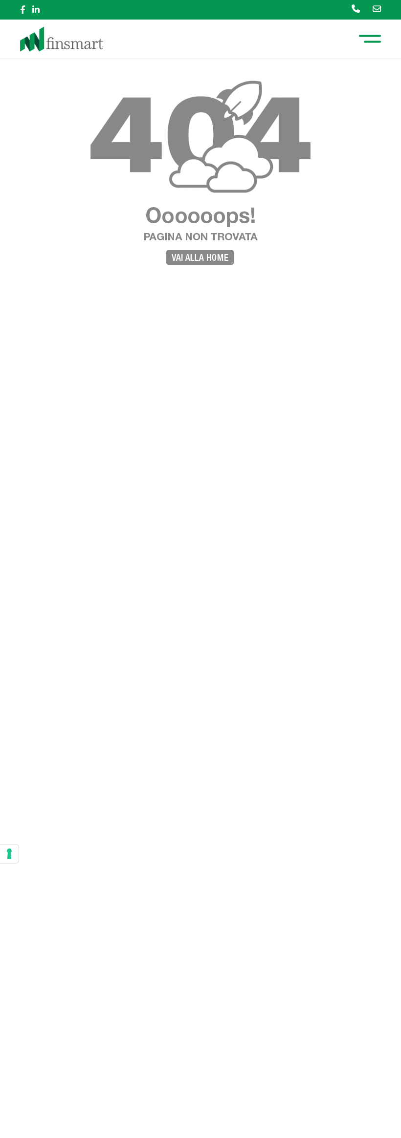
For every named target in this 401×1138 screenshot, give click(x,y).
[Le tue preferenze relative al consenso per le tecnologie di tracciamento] (9, 853)
